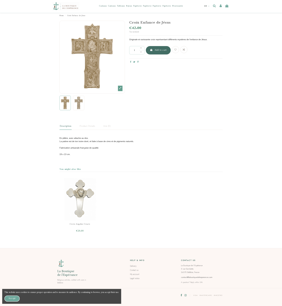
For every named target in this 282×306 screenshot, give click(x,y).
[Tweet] (134, 62)
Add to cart (161, 50)
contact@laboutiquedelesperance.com (196, 277)
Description (65, 126)
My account (134, 274)
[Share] (130, 62)
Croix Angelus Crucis (80, 224)
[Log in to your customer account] (221, 6)
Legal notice (134, 278)
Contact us (134, 270)
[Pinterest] (138, 62)
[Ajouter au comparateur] (183, 49)
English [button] (207, 6)
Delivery (133, 265)
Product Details (87, 126)
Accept (12, 298)
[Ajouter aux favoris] (175, 49)
